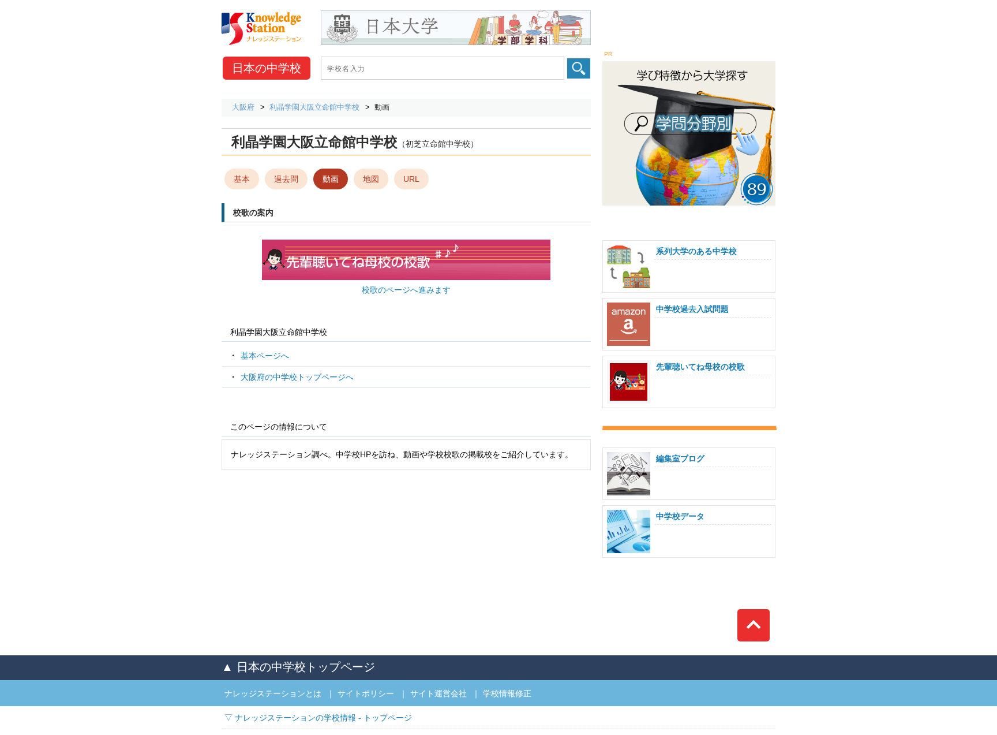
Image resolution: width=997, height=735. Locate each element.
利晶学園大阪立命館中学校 (314, 107)
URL (411, 179)
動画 (331, 179)
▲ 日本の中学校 (298, 667)
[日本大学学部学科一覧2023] (456, 15)
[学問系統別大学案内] (688, 63)
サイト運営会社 (438, 693)
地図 (371, 179)
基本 (242, 179)
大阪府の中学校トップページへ (297, 377)
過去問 (286, 179)
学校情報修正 (507, 693)
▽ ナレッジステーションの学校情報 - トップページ (318, 717)
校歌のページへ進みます (406, 289)
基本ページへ (265, 355)
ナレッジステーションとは (272, 693)
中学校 (266, 68)
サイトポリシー (366, 693)
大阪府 (243, 107)
